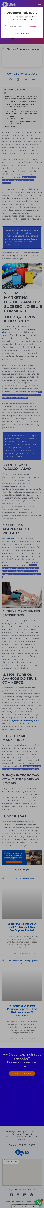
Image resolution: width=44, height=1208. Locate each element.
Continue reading (22, 33)
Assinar (33, 26)
